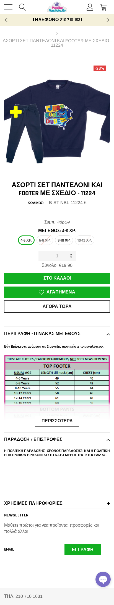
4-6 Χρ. (26, 240)
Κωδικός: (35, 203)
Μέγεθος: (57, 231)
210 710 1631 (71, 20)
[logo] (57, 6)
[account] (90, 7)
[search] (22, 7)
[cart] (103, 7)
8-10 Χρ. (64, 240)
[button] (103, 579)
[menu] (8, 7)
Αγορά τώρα (57, 307)
